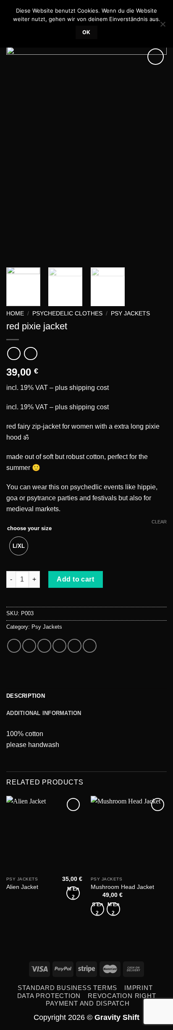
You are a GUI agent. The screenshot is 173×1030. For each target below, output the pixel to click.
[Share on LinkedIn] (90, 646)
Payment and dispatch (87, 1003)
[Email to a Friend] (59, 646)
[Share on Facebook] (29, 646)
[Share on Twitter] (44, 646)
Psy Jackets (130, 313)
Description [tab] (25, 696)
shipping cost (89, 387)
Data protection (49, 995)
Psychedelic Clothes (67, 313)
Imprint (138, 987)
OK (86, 32)
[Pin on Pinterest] (74, 646)
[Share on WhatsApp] (14, 646)
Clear (159, 521)
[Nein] (162, 26)
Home (15, 313)
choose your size (29, 528)
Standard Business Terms (67, 987)
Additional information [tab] (43, 713)
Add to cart (75, 579)
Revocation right (122, 995)
